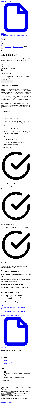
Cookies (10, 402)
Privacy (6, 402)
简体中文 (3, 393)
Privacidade (7, 363)
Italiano (24, 393)
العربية (20, 393)
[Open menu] (2, 44)
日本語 (7, 391)
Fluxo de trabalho (14, 35)
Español (17, 391)
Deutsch (28, 391)
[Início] (2, 47)
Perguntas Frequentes (9, 362)
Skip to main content (6, 1)
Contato (6, 365)
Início (2, 35)
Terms (2, 402)
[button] (16, 74)
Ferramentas (7, 35)
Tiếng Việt (13, 395)
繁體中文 (9, 393)
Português (14, 393)
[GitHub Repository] (2, 42)
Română (19, 395)
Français (22, 391)
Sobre (20, 35)
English (3, 391)
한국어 (12, 391)
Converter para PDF (18, 47)
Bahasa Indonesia (5, 395)
